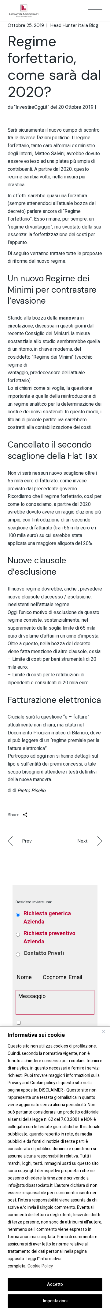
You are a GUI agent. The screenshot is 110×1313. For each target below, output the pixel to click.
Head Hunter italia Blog (74, 25)
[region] (55, 1169)
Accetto (55, 1284)
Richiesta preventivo (49, 937)
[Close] (103, 1031)
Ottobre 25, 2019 (26, 25)
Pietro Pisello (31, 790)
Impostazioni (55, 1301)
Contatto (44, 953)
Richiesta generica (47, 917)
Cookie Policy (40, 1266)
